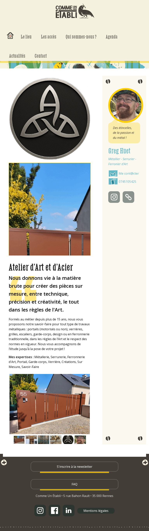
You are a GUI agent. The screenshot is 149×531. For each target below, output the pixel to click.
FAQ (74, 484)
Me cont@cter (129, 173)
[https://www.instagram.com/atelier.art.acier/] (114, 197)
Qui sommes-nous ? (81, 36)
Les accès (48, 36)
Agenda (112, 36)
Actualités (17, 56)
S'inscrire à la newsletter (74, 466)
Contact (41, 56)
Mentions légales (95, 511)
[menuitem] (10, 32)
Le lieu (26, 36)
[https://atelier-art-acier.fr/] (128, 197)
